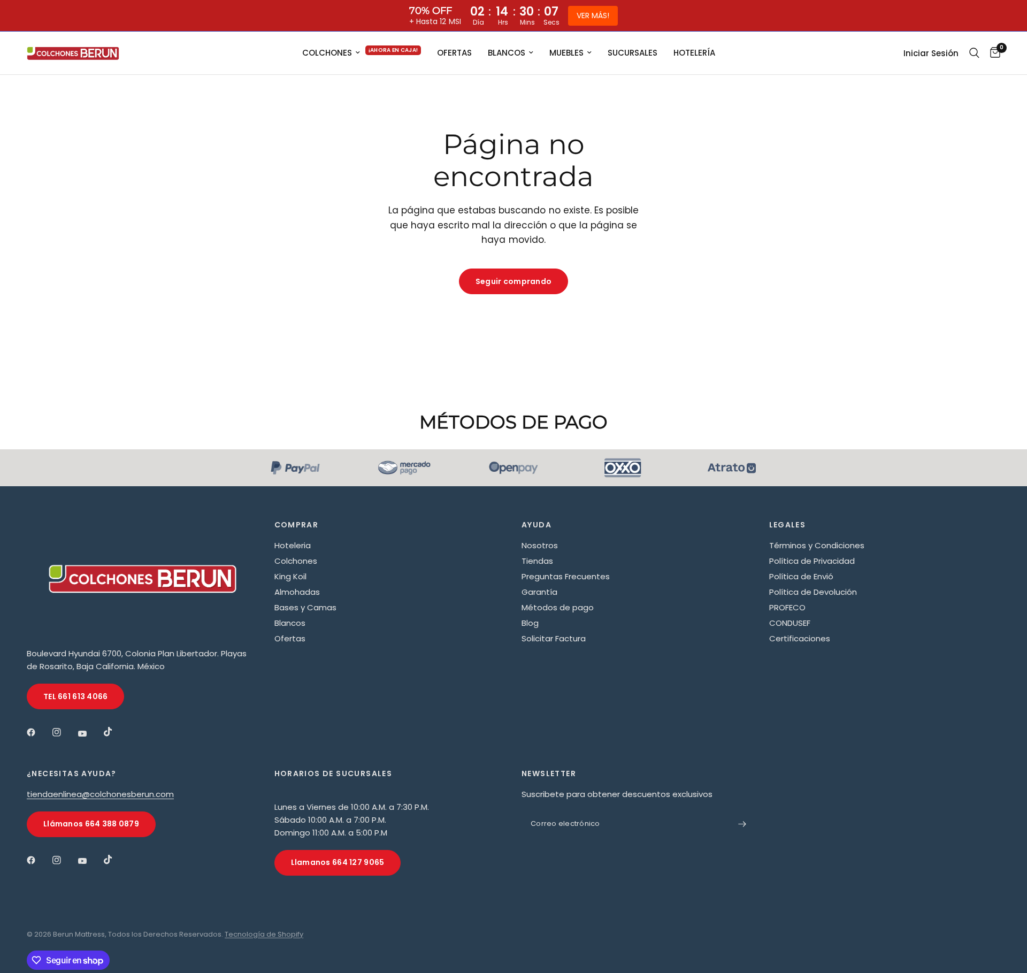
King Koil (290, 576)
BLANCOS (506, 52)
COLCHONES (327, 52)
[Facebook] (38, 732)
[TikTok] (115, 732)
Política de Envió (801, 576)
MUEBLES (566, 52)
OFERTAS (454, 52)
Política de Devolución (813, 591)
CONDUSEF (789, 623)
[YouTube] (90, 734)
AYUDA (536, 524)
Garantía (539, 591)
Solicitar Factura (554, 638)
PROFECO (787, 607)
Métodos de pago (558, 607)
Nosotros (540, 545)
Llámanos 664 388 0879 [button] (91, 823)
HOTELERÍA (694, 52)
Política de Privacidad (812, 560)
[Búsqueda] (974, 53)
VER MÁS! (593, 15)
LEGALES (787, 524)
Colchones (295, 560)
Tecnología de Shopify (264, 934)
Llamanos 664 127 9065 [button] (338, 862)
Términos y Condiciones (816, 545)
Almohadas (297, 591)
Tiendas (537, 560)
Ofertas (289, 638)
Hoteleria (292, 545)
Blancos (289, 623)
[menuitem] (362, 53)
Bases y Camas (305, 607)
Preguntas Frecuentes (566, 576)
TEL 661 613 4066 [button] (75, 696)
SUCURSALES (632, 52)
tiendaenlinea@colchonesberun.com (100, 794)
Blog (530, 623)
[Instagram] (64, 732)
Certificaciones (799, 638)
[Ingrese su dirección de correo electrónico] (742, 824)
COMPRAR (296, 524)
